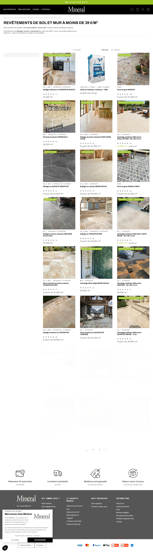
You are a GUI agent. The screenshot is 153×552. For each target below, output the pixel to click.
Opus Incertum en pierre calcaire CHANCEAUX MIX (56, 284)
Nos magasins (96, 503)
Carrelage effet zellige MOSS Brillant (94, 283)
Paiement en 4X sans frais (74, 507)
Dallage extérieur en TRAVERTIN (56, 332)
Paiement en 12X (72, 512)
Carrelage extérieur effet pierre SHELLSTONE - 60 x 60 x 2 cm (129, 138)
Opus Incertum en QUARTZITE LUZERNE (92, 333)
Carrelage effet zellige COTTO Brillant (95, 433)
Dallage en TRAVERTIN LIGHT (129, 433)
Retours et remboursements (122, 505)
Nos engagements (48, 506)
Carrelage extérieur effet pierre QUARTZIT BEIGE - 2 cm (129, 333)
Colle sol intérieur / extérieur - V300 (94, 90)
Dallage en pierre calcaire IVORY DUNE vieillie (95, 138)
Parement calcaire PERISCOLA (55, 137)
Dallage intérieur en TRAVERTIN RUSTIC (59, 90)
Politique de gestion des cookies (125, 520)
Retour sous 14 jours (133, 481)
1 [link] (86, 450)
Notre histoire (47, 503)
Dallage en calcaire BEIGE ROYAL (93, 186)
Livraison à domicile (57, 481)
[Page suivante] (106, 449)
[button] (9, 9)
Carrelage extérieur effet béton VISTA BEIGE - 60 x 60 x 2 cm (132, 235)
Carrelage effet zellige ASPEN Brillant (132, 384)
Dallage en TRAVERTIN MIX (91, 234)
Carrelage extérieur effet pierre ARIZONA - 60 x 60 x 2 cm (129, 284)
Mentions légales (122, 512)
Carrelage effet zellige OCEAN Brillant (95, 384)
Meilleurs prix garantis (95, 481)
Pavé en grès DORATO (126, 90)
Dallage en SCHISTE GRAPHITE (56, 186)
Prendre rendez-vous (99, 506)
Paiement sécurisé (73, 524)
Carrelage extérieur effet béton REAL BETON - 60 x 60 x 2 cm (57, 434)
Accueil (7, 17)
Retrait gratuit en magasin (72, 516)
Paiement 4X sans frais (20, 481)
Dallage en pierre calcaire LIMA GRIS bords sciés (57, 235)
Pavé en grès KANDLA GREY (128, 186)
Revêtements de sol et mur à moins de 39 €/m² (38, 17)
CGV (118, 509)
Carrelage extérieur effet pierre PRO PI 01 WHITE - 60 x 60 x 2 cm (58, 385)
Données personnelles (124, 515)
